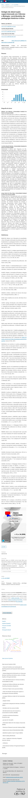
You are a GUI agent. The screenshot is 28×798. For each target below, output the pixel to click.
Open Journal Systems (7, 658)
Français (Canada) (6, 625)
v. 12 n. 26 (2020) (14, 4)
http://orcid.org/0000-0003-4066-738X (8, 36)
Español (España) (6, 623)
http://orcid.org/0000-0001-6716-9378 (8, 26)
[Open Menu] (1, 1)
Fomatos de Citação (6, 571)
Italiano (4, 627)
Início (2, 4)
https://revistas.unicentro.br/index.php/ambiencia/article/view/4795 (14, 339)
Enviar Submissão (7, 612)
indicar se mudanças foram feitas (15, 599)
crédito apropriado (15, 598)
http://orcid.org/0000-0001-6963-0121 (8, 31)
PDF (4, 546)
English (4, 621)
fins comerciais (19, 601)
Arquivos (7, 4)
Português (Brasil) (6, 630)
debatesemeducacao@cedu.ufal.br (14, 777)
